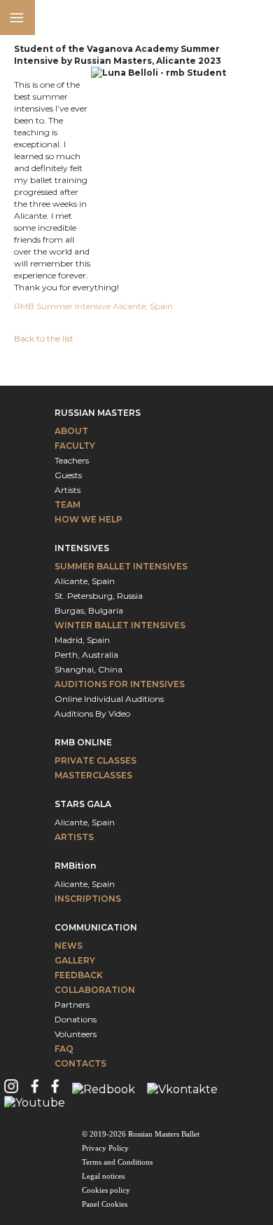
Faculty (75, 445)
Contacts (80, 1063)
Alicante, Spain (85, 581)
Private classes (95, 760)
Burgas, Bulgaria (89, 610)
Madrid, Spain (82, 640)
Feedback (79, 975)
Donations (76, 1019)
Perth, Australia (86, 654)
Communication (96, 927)
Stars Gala (83, 804)
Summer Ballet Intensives (121, 566)
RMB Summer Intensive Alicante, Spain (94, 306)
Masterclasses (93, 775)
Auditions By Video (92, 713)
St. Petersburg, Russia (99, 595)
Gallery (75, 960)
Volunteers (76, 1034)
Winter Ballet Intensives (120, 625)
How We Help (88, 519)
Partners (72, 1004)
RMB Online (83, 742)
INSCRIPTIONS (88, 898)
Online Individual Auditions (109, 698)
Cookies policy (106, 1190)
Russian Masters (98, 412)
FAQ (64, 1048)
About (71, 431)
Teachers (72, 460)
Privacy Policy (105, 1148)
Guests (68, 475)
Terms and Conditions (117, 1162)
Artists (67, 490)
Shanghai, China (88, 669)
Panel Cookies (104, 1204)
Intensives (82, 548)
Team (67, 504)
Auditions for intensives (120, 684)
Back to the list (44, 338)
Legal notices (103, 1176)
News (69, 945)
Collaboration (95, 989)
